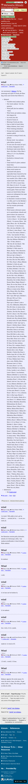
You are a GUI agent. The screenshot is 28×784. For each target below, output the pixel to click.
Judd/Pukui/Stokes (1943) (7, 54)
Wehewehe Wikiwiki (13, 5)
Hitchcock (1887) (5, 56)
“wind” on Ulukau (15, 712)
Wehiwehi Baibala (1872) (7, 51)
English (21, 2)
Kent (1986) (4, 50)
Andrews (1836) (5, 57)
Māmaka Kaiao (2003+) (7, 39)
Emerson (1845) (5, 53)
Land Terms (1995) (6, 59)
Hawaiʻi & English (10, 2)
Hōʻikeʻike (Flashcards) (8, 761)
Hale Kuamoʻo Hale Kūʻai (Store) (11, 763)
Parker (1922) (5, 42)
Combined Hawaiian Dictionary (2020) (10, 48)
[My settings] (25, 2)
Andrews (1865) (5, 41)
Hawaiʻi (16, 2)
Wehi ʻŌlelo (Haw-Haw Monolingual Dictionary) (11, 757)
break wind (12, 492)
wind (14, 495)
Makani (13, 91)
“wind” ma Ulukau (13, 708)
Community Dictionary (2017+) (8, 47)
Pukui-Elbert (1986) (6, 38)
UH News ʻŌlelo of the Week (10, 753)
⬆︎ (20, 781)
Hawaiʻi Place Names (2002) (8, 45)
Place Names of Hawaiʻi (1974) (8, 44)
